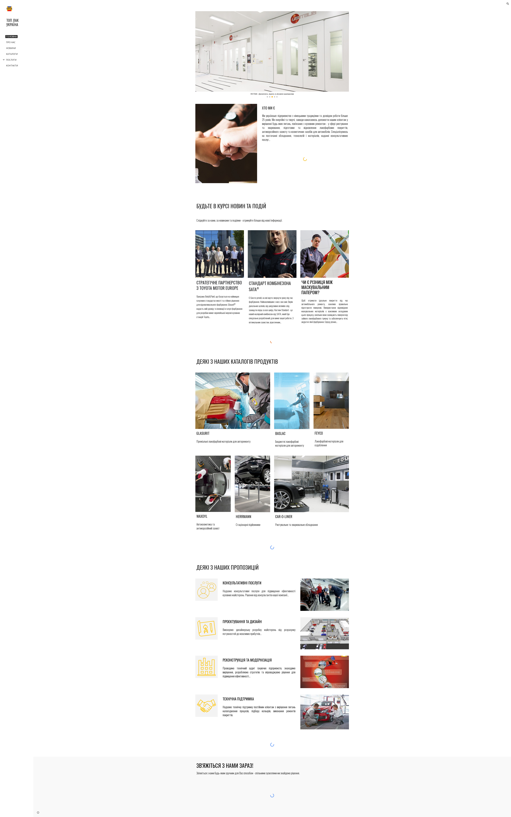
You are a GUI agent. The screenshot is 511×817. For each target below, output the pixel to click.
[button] (508, 4)
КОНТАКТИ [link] (12, 65)
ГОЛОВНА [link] (11, 36)
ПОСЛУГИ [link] (11, 59)
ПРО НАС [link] (10, 42)
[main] (305, 108)
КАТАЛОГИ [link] (12, 54)
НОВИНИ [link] (11, 48)
